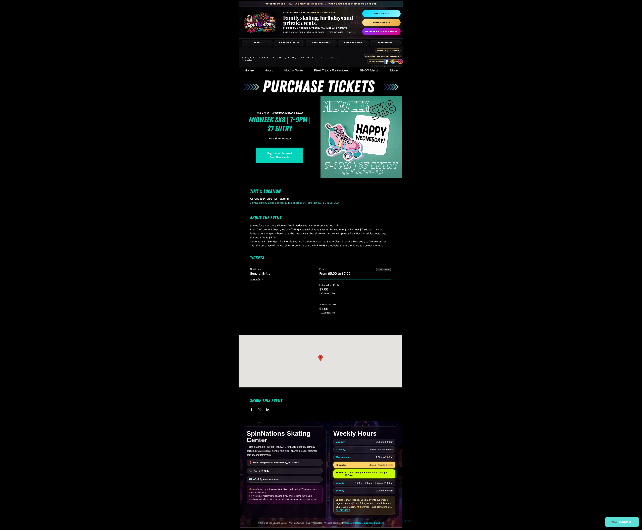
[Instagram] (400, 61)
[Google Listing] (393, 61)
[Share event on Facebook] (251, 409)
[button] (269, 71)
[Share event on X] (259, 409)
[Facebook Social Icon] (386, 61)
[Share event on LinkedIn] (268, 409)
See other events (279, 157)
